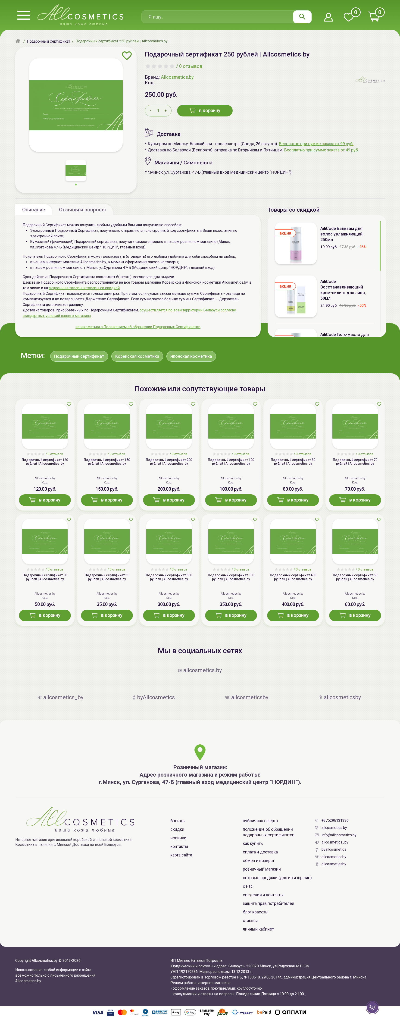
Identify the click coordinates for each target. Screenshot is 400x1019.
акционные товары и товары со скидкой (84, 288)
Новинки (178, 837)
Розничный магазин (262, 869)
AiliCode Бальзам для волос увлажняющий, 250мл (341, 234)
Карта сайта (181, 855)
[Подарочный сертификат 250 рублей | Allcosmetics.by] (76, 105)
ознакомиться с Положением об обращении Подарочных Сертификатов (137, 327)
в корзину (209, 110)
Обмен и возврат (259, 860)
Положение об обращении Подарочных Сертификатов (268, 832)
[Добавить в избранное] (127, 55)
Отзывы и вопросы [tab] (82, 210)
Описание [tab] (33, 210)
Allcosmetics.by (177, 77)
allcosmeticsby (334, 857)
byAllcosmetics (334, 849)
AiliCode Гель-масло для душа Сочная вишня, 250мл (347, 337)
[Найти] (302, 16)
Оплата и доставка (260, 852)
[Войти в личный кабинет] (328, 17)
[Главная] (18, 41)
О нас (248, 886)
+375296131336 (335, 820)
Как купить (253, 843)
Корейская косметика (137, 356)
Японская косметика (191, 356)
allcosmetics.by (334, 827)
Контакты (179, 846)
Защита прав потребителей (268, 903)
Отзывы (250, 920)
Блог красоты (256, 911)
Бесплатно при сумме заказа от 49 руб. (321, 149)
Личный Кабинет (258, 929)
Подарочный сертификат (79, 356)
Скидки (177, 829)
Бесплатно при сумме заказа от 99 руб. (316, 143)
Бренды (178, 820)
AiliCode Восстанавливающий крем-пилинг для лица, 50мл (343, 290)
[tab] (33, 209)
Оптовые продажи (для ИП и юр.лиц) (277, 877)
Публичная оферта (260, 820)
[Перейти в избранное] (349, 17)
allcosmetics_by (335, 842)
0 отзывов (190, 66)
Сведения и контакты (263, 894)
